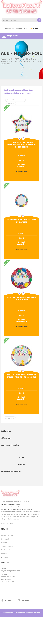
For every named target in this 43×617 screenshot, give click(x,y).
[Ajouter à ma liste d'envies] (23, 138)
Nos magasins (5, 539)
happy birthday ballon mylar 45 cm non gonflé (21, 298)
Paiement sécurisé (7, 546)
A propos (4, 553)
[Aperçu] (21, 123)
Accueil (3, 59)
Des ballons (5, 504)
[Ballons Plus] (21, 8)
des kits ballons (14, 504)
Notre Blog (4, 557)
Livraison (4, 543)
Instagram (25, 600)
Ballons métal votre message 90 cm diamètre (21, 221)
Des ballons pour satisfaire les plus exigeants (16, 509)
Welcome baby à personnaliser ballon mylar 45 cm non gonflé (21, 376)
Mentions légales (7, 535)
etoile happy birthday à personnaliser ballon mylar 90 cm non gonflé (21, 145)
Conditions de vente (8, 550)
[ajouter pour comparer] (19, 138)
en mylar (27, 514)
